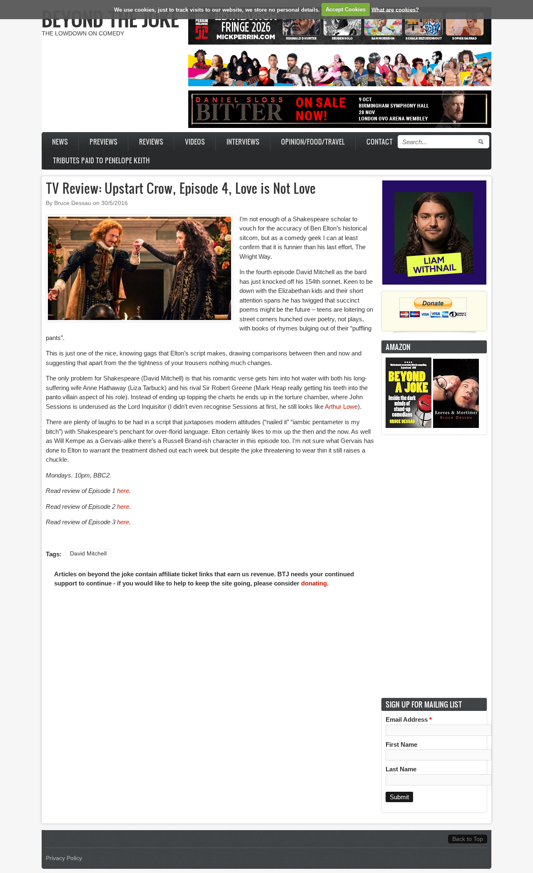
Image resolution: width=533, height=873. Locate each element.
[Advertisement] (434, 566)
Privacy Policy (64, 858)
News (60, 141)
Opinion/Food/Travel (313, 141)
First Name (401, 744)
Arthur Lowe (341, 406)
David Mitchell (88, 553)
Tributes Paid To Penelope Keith (101, 160)
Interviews (243, 141)
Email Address (409, 719)
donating (314, 583)
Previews (103, 141)
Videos (195, 141)
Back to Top (467, 839)
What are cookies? (395, 9)
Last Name (401, 769)
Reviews (151, 141)
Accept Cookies (346, 9)
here (123, 490)
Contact (379, 141)
